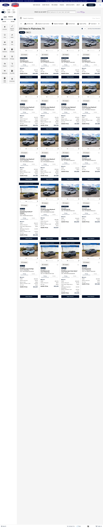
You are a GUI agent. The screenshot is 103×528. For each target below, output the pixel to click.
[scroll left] (21, 23)
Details (33, 65)
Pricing (24, 65)
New (3, 9)
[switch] (3, 11)
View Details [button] (29, 77)
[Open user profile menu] (83, 5)
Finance (62, 5)
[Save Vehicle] (37, 55)
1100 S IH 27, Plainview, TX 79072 (55, 1)
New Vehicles (36, 5)
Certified (8, 9)
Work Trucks (45, 5)
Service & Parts (70, 5)
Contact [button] (91, 5)
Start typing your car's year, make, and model (59, 12)
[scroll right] (98, 23)
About (78, 5)
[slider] (2, 19)
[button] (100, 5)
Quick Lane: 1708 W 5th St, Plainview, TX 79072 (75, 1)
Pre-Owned (55, 5)
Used (13, 9)
